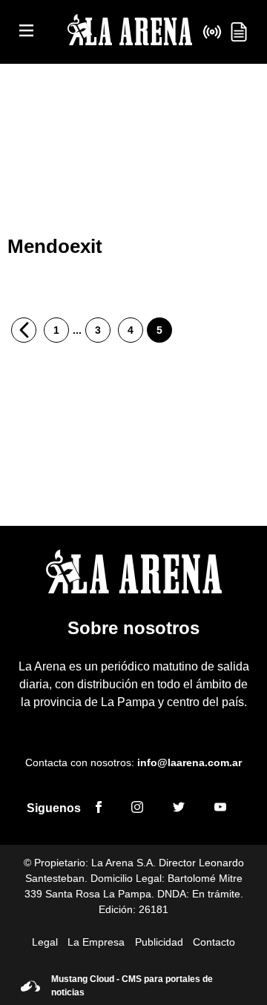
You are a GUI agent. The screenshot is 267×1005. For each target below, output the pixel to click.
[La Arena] (129, 32)
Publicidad (159, 942)
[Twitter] (179, 809)
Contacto (214, 942)
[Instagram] (137, 809)
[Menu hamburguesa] (26, 31)
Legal (45, 942)
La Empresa (96, 942)
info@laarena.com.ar (189, 762)
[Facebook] (98, 809)
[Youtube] (220, 809)
